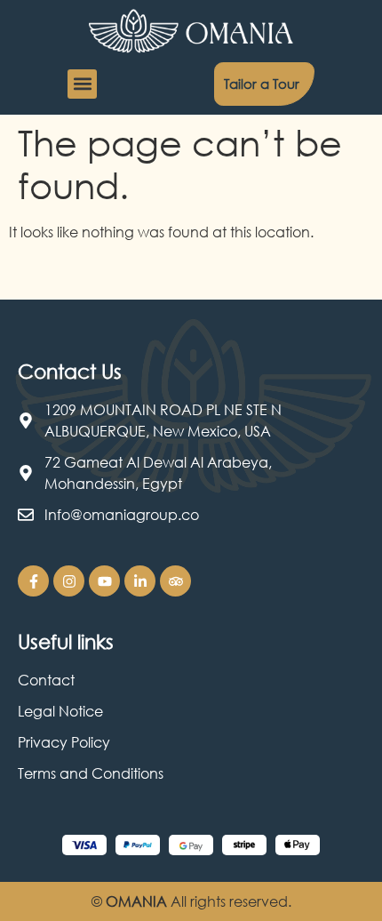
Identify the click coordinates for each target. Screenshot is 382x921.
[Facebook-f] (33, 581)
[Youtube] (104, 581)
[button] (82, 84)
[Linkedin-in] (139, 581)
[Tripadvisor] (175, 581)
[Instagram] (68, 581)
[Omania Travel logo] (191, 31)
